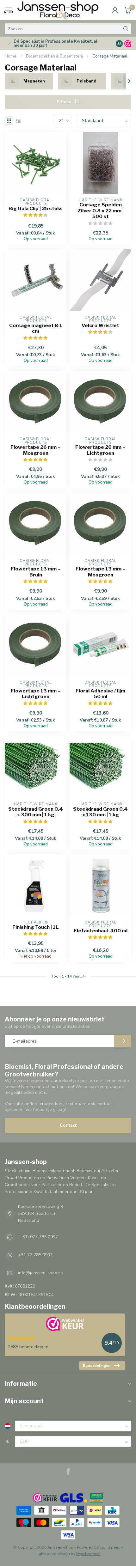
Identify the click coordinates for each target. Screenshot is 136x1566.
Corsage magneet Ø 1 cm (35, 328)
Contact (68, 1125)
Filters (64, 102)
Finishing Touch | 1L (35, 927)
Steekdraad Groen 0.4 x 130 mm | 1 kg (100, 812)
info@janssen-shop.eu (40, 1273)
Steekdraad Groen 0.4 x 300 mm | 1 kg (35, 812)
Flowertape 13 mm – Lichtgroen (36, 693)
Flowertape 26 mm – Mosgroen (35, 450)
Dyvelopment (88, 1553)
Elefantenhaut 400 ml (100, 931)
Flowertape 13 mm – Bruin (36, 571)
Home (10, 56)
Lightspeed (110, 1547)
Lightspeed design (52, 1553)
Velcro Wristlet (100, 325)
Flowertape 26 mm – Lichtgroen (100, 450)
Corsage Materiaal (109, 56)
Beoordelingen (96, 1365)
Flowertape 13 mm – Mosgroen (101, 571)
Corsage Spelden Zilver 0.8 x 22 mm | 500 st (100, 210)
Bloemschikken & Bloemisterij (54, 56)
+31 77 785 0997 (35, 1255)
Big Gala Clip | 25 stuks (36, 208)
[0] (127, 10)
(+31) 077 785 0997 (38, 1237)
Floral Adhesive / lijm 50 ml (100, 693)
